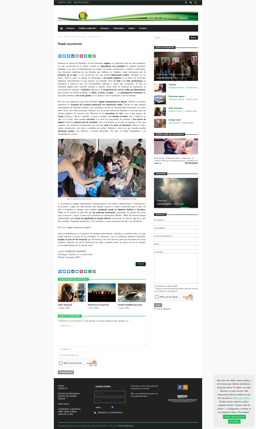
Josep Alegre (174, 123)
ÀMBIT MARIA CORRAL (67, 412)
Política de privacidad (167, 291)
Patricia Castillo (176, 111)
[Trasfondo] (176, 192)
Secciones (67, 36)
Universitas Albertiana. (139, 396)
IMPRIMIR (140, 264)
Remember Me (119, 407)
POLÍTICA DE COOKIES (67, 396)
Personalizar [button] (234, 421)
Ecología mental (175, 120)
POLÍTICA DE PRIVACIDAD (68, 394)
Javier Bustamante (164, 78)
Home (60, 36)
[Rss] (190, 2)
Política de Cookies (241, 398)
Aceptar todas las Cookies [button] (234, 417)
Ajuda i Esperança (65, 305)
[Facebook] (185, 2)
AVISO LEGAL (63, 404)
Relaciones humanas (79, 36)
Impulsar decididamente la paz (130, 305)
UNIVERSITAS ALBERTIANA (69, 409)
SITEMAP (61, 399)
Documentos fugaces (176, 96)
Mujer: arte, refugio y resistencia (173, 74)
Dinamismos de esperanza (98, 305)
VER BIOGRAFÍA (191, 163)
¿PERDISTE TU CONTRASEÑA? (110, 413)
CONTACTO (62, 388)
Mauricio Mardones (126, 426)
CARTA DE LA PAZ (65, 414)
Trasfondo (172, 85)
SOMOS (61, 386)
